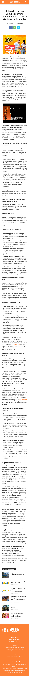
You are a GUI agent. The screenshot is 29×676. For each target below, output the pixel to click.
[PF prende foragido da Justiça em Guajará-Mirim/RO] (5, 583)
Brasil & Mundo (16, 8)
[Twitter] (18, 27)
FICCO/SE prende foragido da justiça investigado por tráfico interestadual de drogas (18, 590)
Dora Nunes (20, 23)
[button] (25, 2)
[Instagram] (12, 661)
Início (11, 8)
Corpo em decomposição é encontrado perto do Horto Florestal (17, 574)
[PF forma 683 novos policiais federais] (5, 608)
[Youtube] (19, 661)
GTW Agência (18, 672)
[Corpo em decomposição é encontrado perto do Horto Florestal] (5, 575)
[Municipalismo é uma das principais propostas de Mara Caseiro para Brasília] (5, 615)
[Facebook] (11, 27)
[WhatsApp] (14, 27)
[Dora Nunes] (16, 23)
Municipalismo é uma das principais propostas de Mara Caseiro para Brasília (18, 615)
